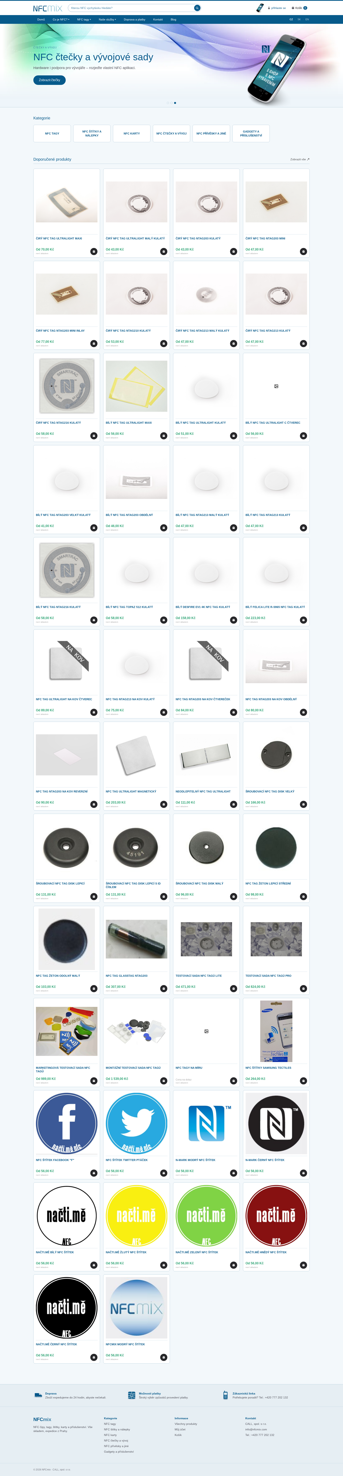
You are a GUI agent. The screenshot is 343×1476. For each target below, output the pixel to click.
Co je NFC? (61, 19)
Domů (41, 19)
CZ (291, 19)
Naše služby (107, 19)
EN (307, 19)
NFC (42, 1419)
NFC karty (110, 1435)
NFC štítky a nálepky (117, 1429)
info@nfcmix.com (256, 1429)
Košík (178, 1435)
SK (299, 19)
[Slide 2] (171, 103)
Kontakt (158, 19)
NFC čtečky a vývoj (116, 1440)
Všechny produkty (186, 1423)
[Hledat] (197, 8)
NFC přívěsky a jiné (116, 1446)
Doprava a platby (134, 19)
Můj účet (180, 1429)
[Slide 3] (175, 103)
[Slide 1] (168, 103)
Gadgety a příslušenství (119, 1451)
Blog (173, 19)
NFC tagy (84, 19)
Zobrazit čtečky (49, 80)
